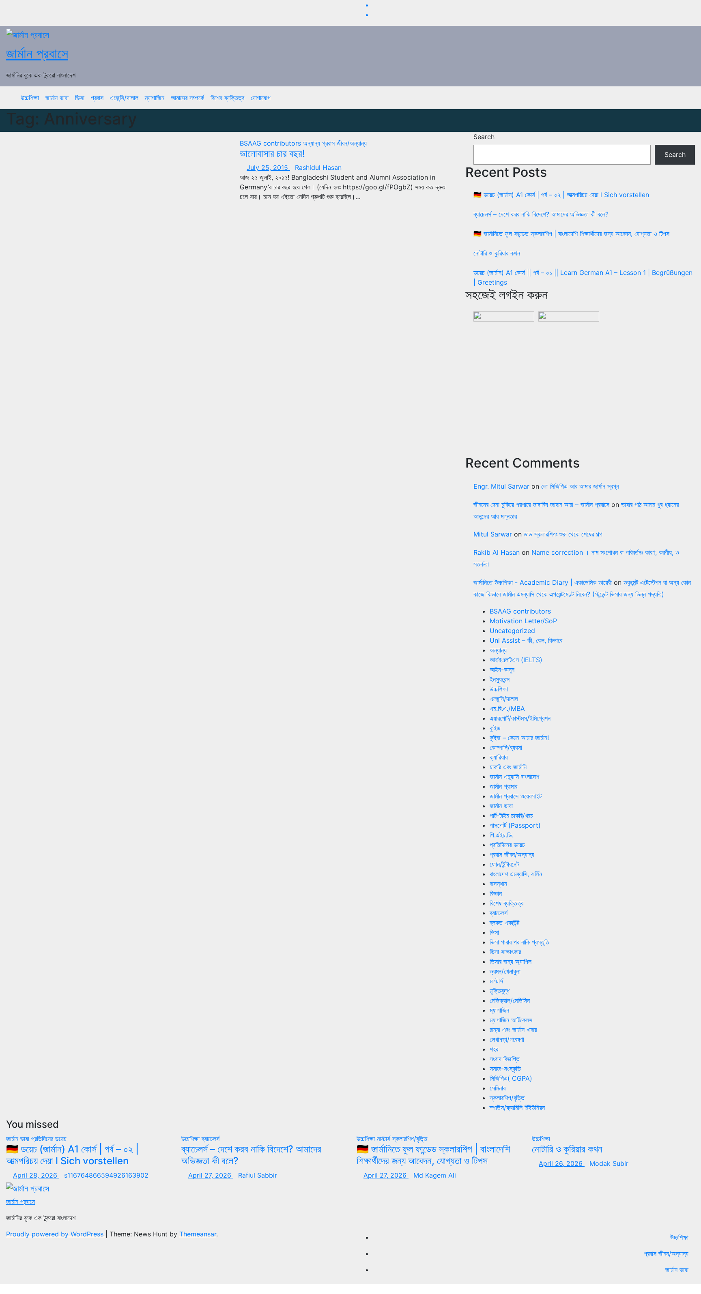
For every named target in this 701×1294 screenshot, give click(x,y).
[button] (682, 98)
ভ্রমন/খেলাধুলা (505, 971)
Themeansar (197, 1234)
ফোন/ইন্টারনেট (504, 864)
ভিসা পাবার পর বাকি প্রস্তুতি (519, 942)
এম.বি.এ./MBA (507, 708)
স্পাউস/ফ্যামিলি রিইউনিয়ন (517, 1107)
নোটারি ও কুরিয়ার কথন (496, 253)
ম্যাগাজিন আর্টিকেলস (511, 1020)
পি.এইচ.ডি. (502, 835)
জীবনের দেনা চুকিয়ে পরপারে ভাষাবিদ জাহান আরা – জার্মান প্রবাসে (541, 504)
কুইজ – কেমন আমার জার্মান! (519, 738)
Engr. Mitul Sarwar (501, 486)
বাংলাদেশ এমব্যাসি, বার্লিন (516, 874)
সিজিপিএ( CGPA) (511, 1078)
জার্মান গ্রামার (503, 786)
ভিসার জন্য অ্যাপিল (510, 961)
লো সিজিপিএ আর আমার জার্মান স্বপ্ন (580, 486)
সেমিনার (497, 1088)
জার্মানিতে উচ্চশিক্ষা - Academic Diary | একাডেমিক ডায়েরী (542, 582)
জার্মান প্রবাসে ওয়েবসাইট (516, 796)
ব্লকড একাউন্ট (504, 922)
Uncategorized (512, 631)
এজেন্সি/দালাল (124, 98)
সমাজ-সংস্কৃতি (505, 1068)
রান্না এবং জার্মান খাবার (513, 1030)
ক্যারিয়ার (498, 757)
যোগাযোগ (261, 98)
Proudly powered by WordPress (55, 1234)
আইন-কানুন (502, 669)
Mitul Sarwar (492, 534)
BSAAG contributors (271, 143)
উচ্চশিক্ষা (30, 98)
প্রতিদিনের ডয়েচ (507, 845)
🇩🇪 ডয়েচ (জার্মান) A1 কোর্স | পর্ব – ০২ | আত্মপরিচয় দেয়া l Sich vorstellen (561, 195)
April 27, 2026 (210, 1175)
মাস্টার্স (496, 981)
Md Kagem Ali (434, 1175)
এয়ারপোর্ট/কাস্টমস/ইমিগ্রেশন (520, 718)
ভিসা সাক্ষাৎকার (505, 952)
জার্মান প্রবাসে (37, 53)
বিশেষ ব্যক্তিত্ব (227, 98)
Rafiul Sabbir (257, 1175)
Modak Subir (608, 1163)
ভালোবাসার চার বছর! (272, 153)
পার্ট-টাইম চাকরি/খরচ (511, 815)
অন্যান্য (312, 143)
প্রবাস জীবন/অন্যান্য (344, 143)
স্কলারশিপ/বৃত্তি (507, 1098)
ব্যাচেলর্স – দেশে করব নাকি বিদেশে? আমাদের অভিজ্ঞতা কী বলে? (541, 214)
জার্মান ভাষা (57, 98)
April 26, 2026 (562, 1163)
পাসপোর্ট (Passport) (515, 825)
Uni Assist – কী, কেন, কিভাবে (526, 640)
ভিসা (79, 98)
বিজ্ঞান (496, 893)
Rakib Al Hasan (496, 552)
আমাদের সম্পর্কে (187, 98)
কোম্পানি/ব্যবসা (506, 747)
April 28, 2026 (36, 1175)
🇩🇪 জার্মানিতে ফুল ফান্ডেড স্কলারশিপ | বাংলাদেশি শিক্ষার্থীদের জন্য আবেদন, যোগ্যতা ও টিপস (571, 234)
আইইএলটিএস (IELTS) (516, 660)
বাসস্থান (498, 884)
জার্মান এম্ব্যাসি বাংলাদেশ (514, 777)
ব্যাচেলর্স (498, 913)
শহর (494, 1049)
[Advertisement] (584, 389)
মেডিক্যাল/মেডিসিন (510, 1000)
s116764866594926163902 (106, 1175)
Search (484, 137)
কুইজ (495, 728)
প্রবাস (97, 98)
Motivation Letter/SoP (523, 621)
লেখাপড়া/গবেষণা (507, 1039)
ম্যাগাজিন (154, 98)
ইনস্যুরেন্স (500, 679)
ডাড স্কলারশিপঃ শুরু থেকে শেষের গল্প (563, 534)
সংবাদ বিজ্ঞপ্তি (505, 1059)
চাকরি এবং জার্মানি (508, 767)
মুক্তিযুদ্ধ (500, 991)
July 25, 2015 (268, 167)
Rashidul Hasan (318, 167)
